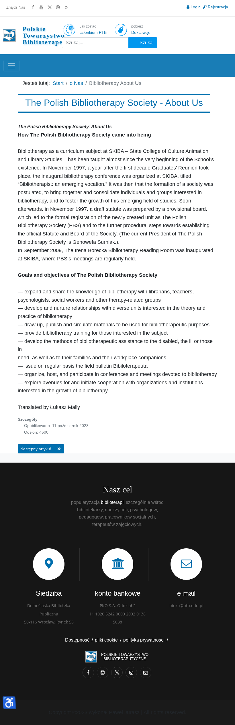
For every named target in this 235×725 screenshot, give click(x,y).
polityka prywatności (143, 640)
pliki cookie (106, 640)
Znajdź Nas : (17, 7)
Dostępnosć (77, 640)
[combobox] (95, 42)
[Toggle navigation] (11, 65)
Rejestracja (218, 7)
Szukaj (146, 42)
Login (196, 7)
